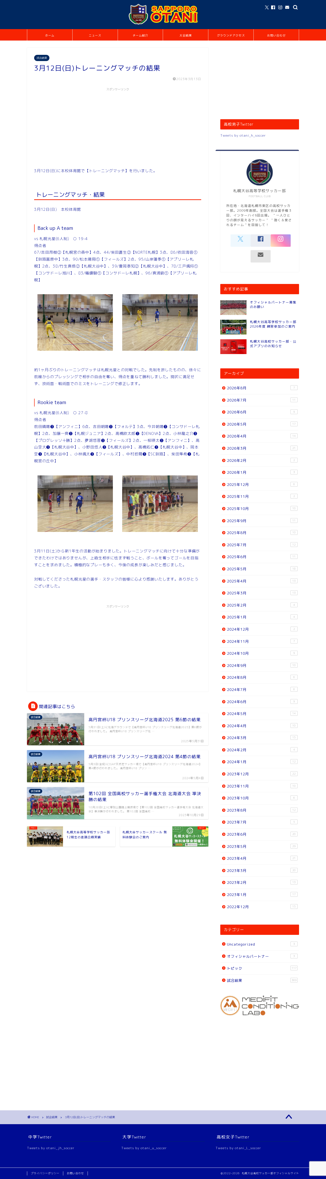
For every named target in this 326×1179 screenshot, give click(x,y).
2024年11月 (261, 641)
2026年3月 (261, 448)
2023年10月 (261, 798)
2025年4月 (261, 581)
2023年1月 (261, 894)
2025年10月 (261, 508)
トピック (262, 968)
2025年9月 (261, 520)
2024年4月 (261, 725)
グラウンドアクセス (231, 35)
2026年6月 (261, 412)
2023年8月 (261, 810)
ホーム (49, 35)
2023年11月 (261, 786)
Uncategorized (261, 944)
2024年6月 (261, 701)
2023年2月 (261, 882)
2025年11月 (261, 496)
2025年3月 (261, 593)
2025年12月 (261, 484)
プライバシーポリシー (45, 1173)
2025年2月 (261, 605)
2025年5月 (261, 568)
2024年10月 (261, 653)
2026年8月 (261, 388)
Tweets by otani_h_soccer (243, 135)
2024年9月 (261, 665)
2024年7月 (261, 689)
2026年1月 (261, 472)
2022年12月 (261, 906)
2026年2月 (261, 460)
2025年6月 (261, 556)
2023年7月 (261, 822)
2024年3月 (261, 737)
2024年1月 (261, 761)
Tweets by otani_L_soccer (238, 1148)
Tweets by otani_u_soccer (144, 1148)
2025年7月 (261, 544)
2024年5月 (261, 713)
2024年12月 (261, 629)
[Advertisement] (117, 126)
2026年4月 (261, 436)
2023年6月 (261, 834)
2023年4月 (261, 858)
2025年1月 (261, 617)
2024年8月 (261, 677)
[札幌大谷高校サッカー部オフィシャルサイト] (163, 24)
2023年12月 (261, 774)
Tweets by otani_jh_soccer (50, 1148)
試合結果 (42, 58)
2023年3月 (261, 870)
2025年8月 (261, 532)
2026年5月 (261, 424)
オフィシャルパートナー (261, 956)
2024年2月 (261, 749)
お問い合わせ (276, 35)
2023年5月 (261, 846)
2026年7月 (261, 400)
